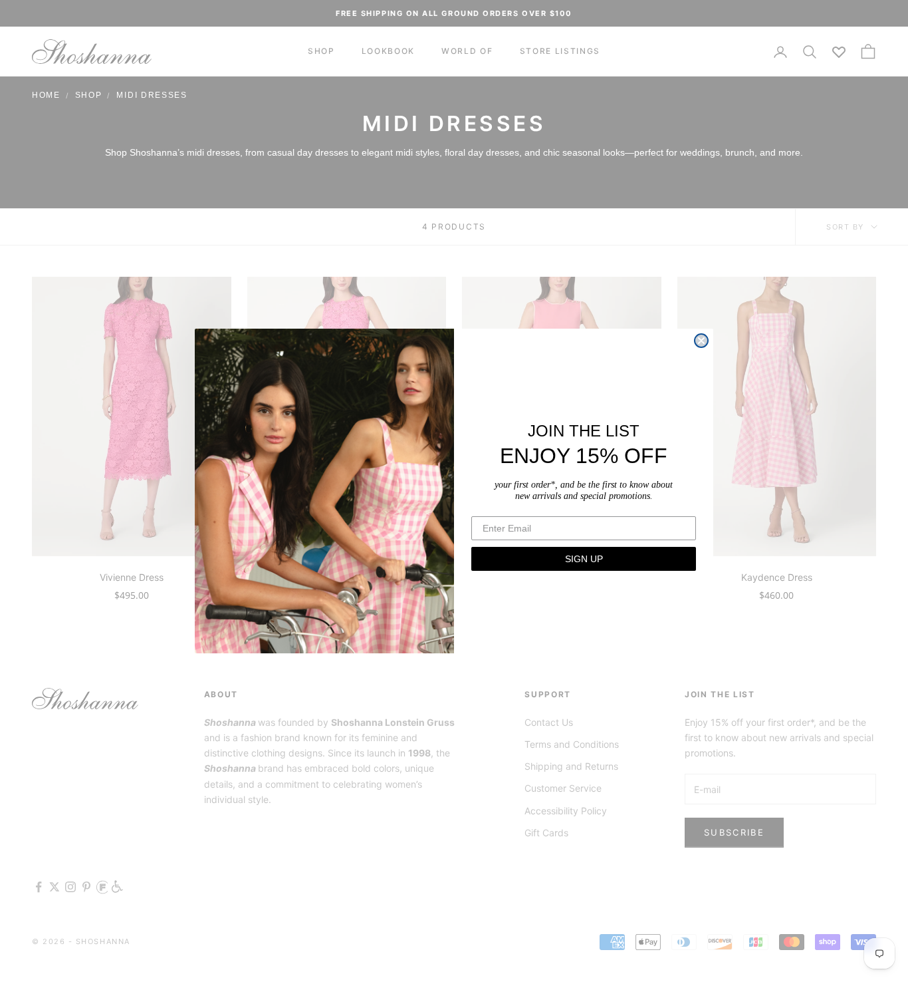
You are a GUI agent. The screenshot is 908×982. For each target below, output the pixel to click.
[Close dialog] (701, 340)
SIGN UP (584, 559)
